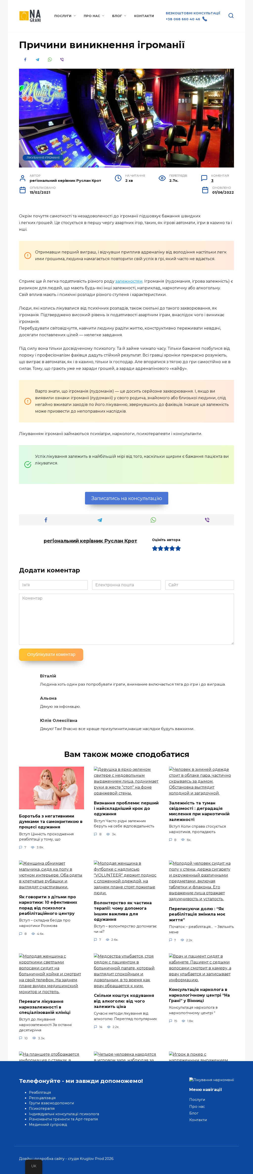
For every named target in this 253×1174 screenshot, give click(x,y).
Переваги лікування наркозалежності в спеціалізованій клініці (44, 1007)
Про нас (92, 16)
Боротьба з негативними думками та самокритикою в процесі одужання (51, 821)
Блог (117, 16)
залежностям (129, 281)
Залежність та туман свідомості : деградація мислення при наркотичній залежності (199, 811)
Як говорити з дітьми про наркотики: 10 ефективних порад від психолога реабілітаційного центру (48, 905)
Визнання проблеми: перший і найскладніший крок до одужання (126, 808)
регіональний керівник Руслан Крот (90, 541)
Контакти (144, 16)
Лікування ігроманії (43, 157)
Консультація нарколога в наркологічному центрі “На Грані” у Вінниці (199, 995)
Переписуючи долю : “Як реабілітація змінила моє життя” (197, 914)
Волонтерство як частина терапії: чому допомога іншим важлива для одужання (123, 911)
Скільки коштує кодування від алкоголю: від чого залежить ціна (124, 1001)
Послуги (62, 16)
